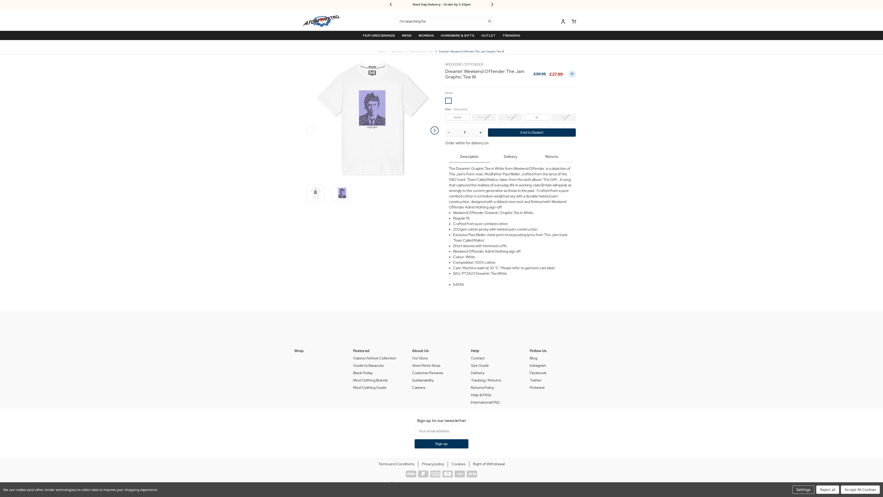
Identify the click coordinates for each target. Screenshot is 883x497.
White (449, 93)
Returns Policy (482, 387)
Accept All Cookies (860, 489)
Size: (456, 109)
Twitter (536, 380)
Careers (418, 387)
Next (434, 130)
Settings (803, 489)
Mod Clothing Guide (370, 387)
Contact (478, 358)
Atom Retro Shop (426, 365)
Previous (310, 130)
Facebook (538, 372)
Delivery (510, 156)
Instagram (538, 365)
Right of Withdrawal (489, 464)
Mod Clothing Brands (370, 380)
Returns (551, 156)
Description (469, 156)
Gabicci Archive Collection (374, 358)
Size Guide (480, 365)
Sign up (441, 443)
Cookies (458, 464)
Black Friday (363, 372)
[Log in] (563, 22)
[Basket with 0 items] (573, 22)
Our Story (420, 358)
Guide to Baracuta (368, 365)
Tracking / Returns (486, 380)
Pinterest (537, 387)
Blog (533, 358)
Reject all (827, 489)
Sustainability (423, 380)
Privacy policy (433, 464)
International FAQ (485, 402)
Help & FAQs (481, 395)
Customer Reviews (427, 372)
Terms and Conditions (396, 464)
